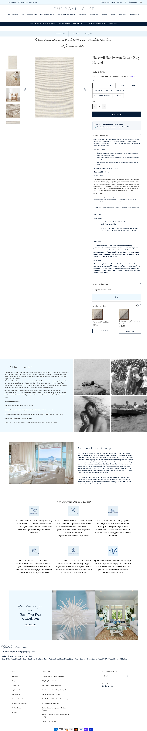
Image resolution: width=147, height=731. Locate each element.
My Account (16, 690)
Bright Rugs (74, 659)
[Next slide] (85, 89)
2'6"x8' (122, 85)
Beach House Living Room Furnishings (55, 699)
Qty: (93, 101)
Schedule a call (30, 624)
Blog (13, 681)
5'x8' (133, 85)
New (23, 15)
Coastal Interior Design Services (53, 676)
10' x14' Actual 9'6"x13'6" (102, 96)
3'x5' (109, 85)
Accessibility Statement (19, 703)
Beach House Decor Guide (51, 694)
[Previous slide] (24, 89)
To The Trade (16, 708)
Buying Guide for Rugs (49, 721)
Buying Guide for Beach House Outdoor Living (55, 716)
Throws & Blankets (120, 659)
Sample (118, 96)
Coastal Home (7, 652)
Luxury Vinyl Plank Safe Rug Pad (130, 322)
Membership (134, 15)
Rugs (113, 15)
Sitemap (14, 712)
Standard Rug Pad (101, 322)
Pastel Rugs (64, 659)
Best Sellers (32, 15)
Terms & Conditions (18, 699)
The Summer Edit (60, 34)
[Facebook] (103, 686)
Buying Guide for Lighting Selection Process (54, 709)
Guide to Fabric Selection (50, 703)
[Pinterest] (112, 686)
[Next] (139, 305)
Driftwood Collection (66, 15)
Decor (104, 15)
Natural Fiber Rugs (8, 659)
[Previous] (136, 305)
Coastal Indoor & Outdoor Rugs (91, 659)
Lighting (82, 15)
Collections (13, 15)
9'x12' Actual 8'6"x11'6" (119, 90)
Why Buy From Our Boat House (52, 681)
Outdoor (122, 15)
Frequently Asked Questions (51, 685)
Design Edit (88, 34)
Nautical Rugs (18, 652)
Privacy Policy (16, 694)
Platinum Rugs (54, 659)
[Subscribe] (127, 676)
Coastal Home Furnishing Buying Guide (55, 690)
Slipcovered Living (46, 15)
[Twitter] (109, 686)
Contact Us (15, 685)
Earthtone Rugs (41, 659)
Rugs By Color (29, 652)
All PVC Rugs (108, 659)
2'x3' (98, 85)
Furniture (94, 15)
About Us (15, 676)
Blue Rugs (31, 659)
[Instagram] (106, 686)
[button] (116, 135)
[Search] (125, 2)
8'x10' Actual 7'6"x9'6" (101, 90)
